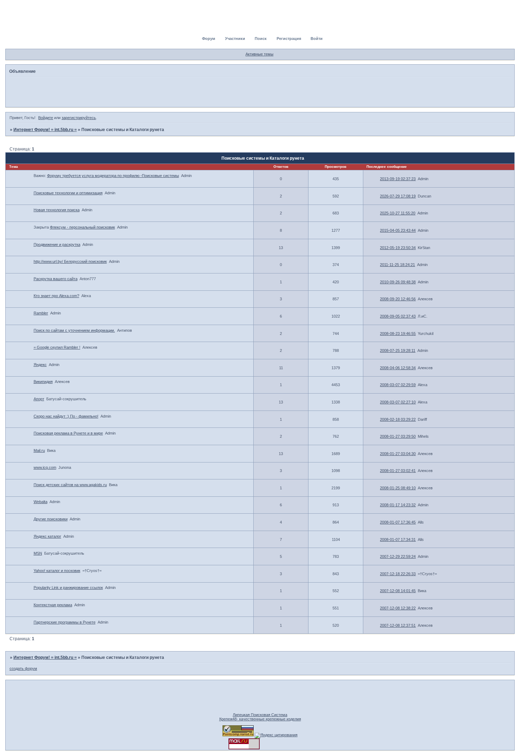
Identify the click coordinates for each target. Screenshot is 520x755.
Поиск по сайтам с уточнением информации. (74, 330)
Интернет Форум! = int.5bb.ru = (45, 129)
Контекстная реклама (53, 605)
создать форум (23, 668)
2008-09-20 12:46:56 (398, 299)
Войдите (45, 118)
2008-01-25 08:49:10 (398, 488)
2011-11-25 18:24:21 (397, 265)
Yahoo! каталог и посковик (57, 570)
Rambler (41, 313)
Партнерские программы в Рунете (65, 622)
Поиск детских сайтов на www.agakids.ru (70, 485)
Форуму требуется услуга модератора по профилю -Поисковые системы (113, 175)
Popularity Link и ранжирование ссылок (68, 587)
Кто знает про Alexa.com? (56, 296)
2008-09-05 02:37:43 (398, 316)
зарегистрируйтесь (79, 118)
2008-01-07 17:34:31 (398, 539)
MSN (38, 553)
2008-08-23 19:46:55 (398, 333)
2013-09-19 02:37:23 (398, 179)
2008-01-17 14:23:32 (398, 505)
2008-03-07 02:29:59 (398, 385)
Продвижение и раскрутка (57, 244)
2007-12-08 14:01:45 (398, 591)
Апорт (39, 399)
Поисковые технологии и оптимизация (68, 193)
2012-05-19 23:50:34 (398, 248)
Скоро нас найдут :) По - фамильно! (66, 416)
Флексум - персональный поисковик (82, 227)
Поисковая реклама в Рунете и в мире (68, 433)
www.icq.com (45, 467)
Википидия (43, 381)
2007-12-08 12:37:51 (398, 625)
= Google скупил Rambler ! (57, 347)
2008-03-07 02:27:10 (398, 402)
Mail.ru (39, 450)
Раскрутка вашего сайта (55, 279)
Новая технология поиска (57, 210)
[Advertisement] (260, 91)
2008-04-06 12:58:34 (398, 368)
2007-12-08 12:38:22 (398, 608)
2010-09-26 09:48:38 (398, 282)
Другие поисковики (51, 519)
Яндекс (40, 364)
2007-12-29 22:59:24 (398, 556)
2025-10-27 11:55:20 (397, 213)
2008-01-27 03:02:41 (398, 470)
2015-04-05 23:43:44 (398, 230)
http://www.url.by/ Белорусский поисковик (70, 261)
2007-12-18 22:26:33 (398, 574)
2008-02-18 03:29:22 (398, 419)
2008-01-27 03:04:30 (398, 454)
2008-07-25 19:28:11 (397, 350)
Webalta (40, 502)
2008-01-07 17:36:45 (398, 522)
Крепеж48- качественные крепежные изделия (260, 719)
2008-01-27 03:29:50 (398, 436)
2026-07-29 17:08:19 (398, 196)
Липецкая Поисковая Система (260, 715)
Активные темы (259, 54)
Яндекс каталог (47, 536)
